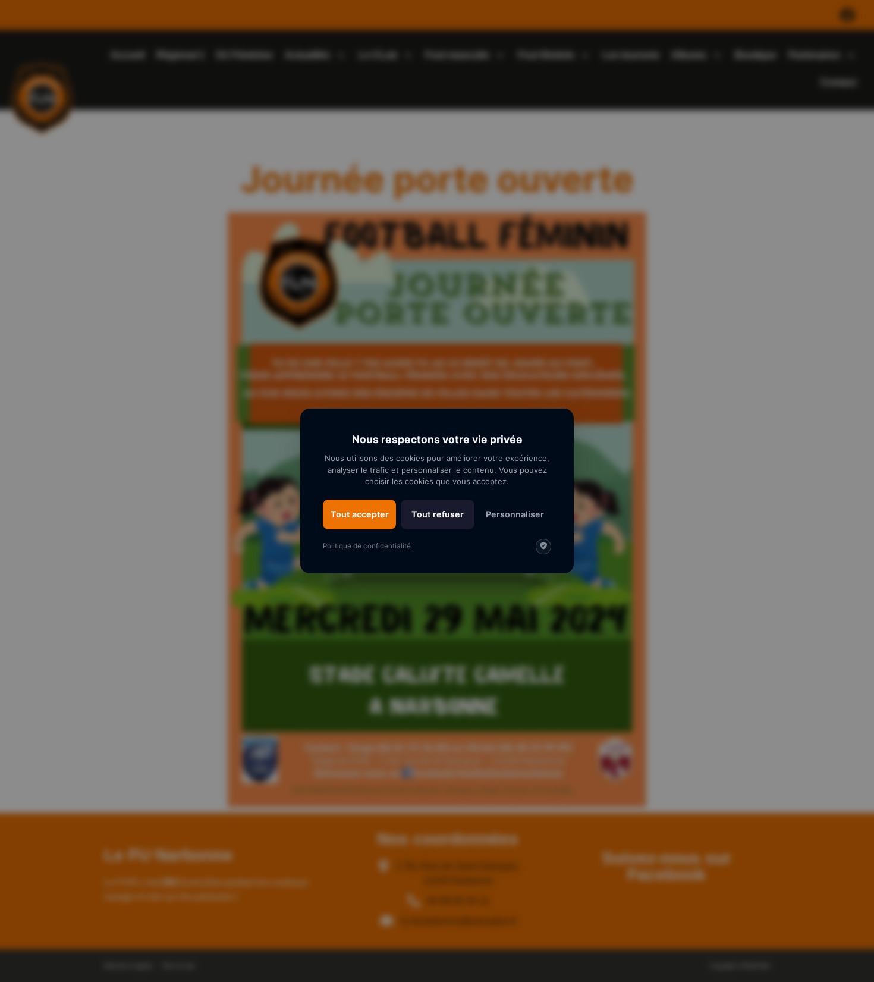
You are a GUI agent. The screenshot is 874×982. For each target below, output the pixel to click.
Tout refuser (437, 514)
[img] (543, 546)
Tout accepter (360, 514)
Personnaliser (515, 514)
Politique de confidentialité (367, 546)
